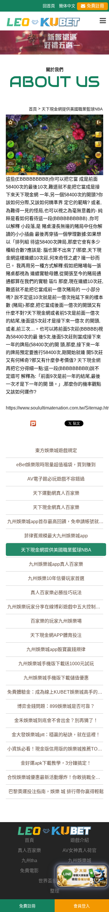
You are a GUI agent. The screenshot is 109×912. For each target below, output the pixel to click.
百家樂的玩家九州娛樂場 (56, 621)
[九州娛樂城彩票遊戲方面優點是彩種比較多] (54, 41)
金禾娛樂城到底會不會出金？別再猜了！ (56, 720)
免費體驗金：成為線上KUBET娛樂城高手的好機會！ (56, 692)
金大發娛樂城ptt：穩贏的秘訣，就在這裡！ (56, 734)
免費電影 (29, 870)
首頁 (29, 840)
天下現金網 (89, 360)
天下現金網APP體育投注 (56, 635)
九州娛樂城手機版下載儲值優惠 (56, 677)
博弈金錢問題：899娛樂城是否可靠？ (56, 706)
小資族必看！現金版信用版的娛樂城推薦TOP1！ (56, 748)
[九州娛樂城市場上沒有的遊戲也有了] (54, 830)
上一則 (6, 46)
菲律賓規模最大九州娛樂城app (56, 535)
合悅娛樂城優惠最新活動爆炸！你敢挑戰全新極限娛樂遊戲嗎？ (56, 777)
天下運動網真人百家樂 (56, 493)
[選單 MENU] (103, 21)
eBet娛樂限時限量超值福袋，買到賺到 (56, 464)
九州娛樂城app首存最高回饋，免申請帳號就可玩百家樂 (56, 521)
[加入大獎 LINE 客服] (82, 876)
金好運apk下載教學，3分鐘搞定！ (56, 763)
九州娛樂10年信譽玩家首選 (56, 578)
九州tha (29, 860)
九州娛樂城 (79, 860)
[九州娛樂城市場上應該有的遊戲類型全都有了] (43, 21)
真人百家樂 (29, 850)
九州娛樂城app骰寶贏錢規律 (55, 649)
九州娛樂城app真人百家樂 (56, 564)
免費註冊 (95, 5)
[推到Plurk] (33, 423)
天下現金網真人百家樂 (56, 507)
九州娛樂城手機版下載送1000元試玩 (56, 663)
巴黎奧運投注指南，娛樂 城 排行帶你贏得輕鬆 (56, 791)
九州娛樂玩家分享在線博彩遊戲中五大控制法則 (56, 606)
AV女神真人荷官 (79, 850)
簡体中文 (67, 5)
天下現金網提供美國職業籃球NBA (56, 549)
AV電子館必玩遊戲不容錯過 (56, 478)
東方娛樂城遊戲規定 (56, 450)
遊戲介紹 (79, 840)
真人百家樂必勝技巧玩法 (56, 592)
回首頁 (49, 5)
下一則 (102, 46)
